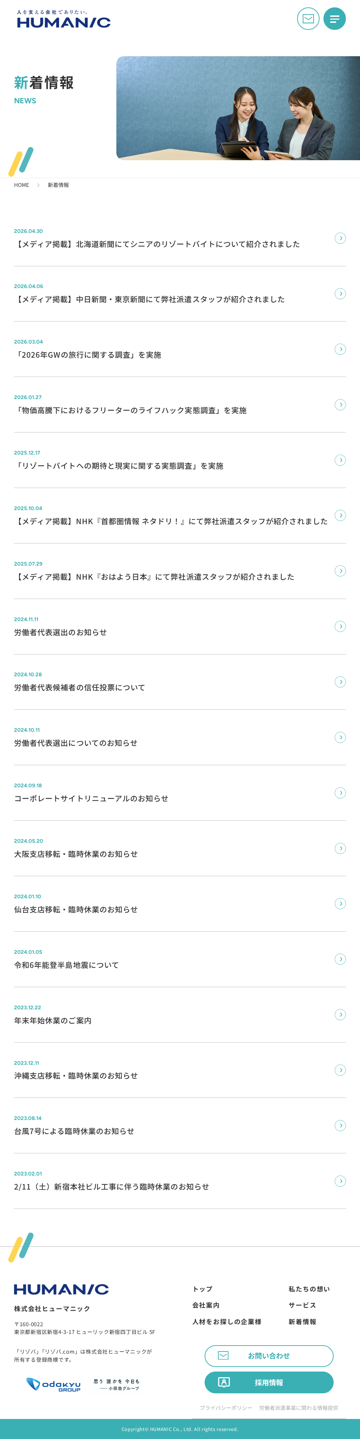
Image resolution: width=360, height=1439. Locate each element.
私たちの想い (309, 1288)
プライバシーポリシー (226, 1407)
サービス (302, 1305)
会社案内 (206, 1305)
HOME (21, 184)
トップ (202, 1288)
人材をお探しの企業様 (227, 1321)
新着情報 (302, 1321)
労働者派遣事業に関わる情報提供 (298, 1407)
